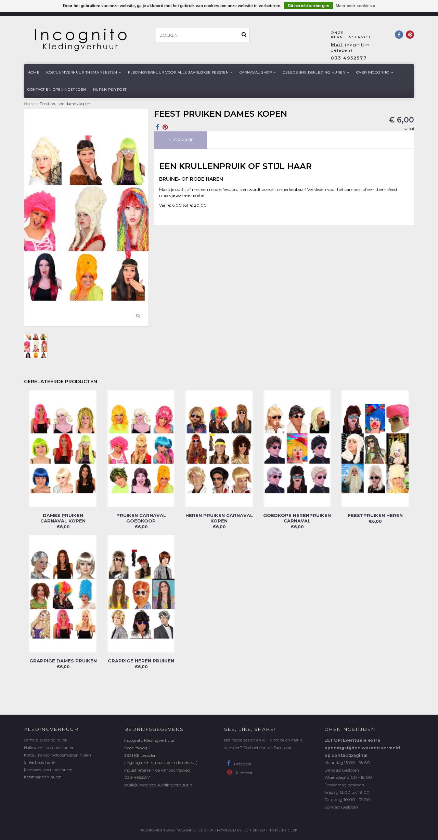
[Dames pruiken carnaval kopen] (62, 448)
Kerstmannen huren (43, 777)
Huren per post (110, 89)
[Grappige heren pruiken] (141, 593)
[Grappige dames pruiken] (62, 593)
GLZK (292, 830)
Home (33, 72)
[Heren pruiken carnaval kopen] (219, 448)
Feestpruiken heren (375, 515)
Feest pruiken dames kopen (65, 103)
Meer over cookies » (355, 5)
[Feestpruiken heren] (375, 448)
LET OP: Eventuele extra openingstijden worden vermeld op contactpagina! (362, 748)
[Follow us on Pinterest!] (410, 34)
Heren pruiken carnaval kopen (219, 518)
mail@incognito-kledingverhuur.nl (158, 784)
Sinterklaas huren (40, 762)
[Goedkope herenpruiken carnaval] (297, 448)
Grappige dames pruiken (63, 660)
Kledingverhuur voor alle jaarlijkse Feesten (178, 72)
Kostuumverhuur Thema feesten (81, 72)
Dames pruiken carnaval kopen (63, 518)
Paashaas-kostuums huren (48, 769)
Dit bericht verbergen (308, 5)
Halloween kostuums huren (49, 747)
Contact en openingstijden (56, 89)
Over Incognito (372, 72)
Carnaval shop (256, 72)
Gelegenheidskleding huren (314, 72)
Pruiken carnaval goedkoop (141, 518)
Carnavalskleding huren (46, 740)
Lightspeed (254, 830)
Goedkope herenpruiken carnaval (297, 518)
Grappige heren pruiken (141, 660)
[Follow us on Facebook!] (399, 34)
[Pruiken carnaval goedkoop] (141, 448)
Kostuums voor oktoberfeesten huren (57, 755)
